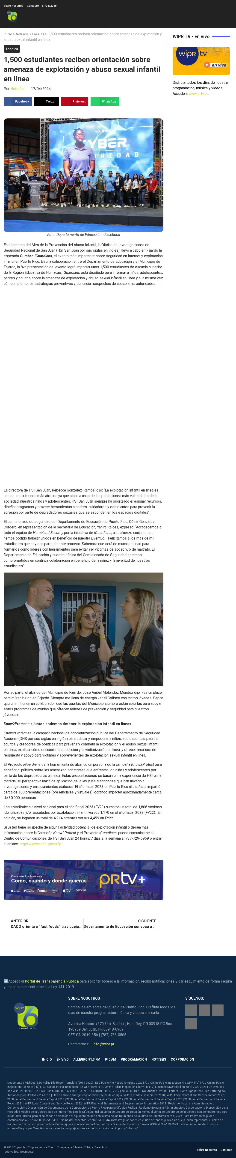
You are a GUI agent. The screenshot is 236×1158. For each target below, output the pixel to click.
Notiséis (22, 34)
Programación (134, 1059)
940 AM (110, 1059)
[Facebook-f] (191, 1010)
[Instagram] (204, 1010)
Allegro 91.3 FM (86, 1059)
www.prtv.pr (198, 93)
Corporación (182, 1059)
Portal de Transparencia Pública (52, 981)
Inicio (8, 34)
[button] (228, 16)
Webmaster (27, 1151)
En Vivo (62, 1059)
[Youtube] (191, 1023)
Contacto (33, 5)
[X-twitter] (218, 1010)
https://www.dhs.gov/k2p (40, 844)
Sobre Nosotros (13, 5)
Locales (38, 34)
